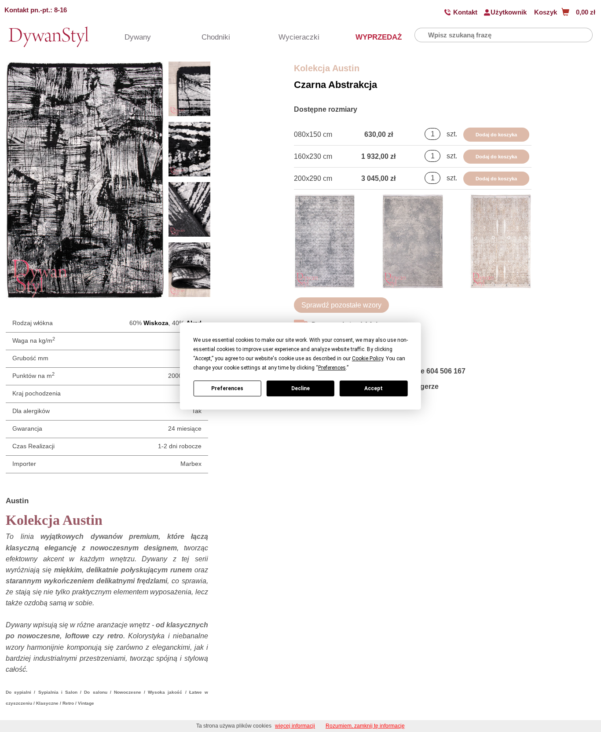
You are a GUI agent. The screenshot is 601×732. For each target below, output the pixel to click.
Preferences (227, 388)
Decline (300, 388)
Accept (373, 388)
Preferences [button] (332, 368)
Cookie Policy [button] (367, 358)
